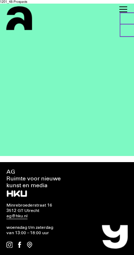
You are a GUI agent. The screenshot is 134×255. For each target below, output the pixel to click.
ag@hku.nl (17, 216)
